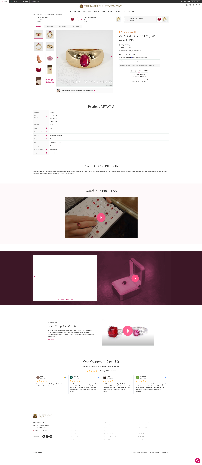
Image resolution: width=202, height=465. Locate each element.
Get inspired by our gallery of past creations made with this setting (77, 90)
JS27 (86, 19)
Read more (51, 339)
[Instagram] (51, 436)
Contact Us (74, 440)
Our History (74, 425)
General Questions (108, 419)
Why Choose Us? (75, 419)
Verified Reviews (114, 366)
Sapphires (25, 1)
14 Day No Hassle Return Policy (128, 54)
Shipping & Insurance (109, 422)
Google (104, 366)
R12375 (41, 19)
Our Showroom (75, 428)
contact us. (151, 65)
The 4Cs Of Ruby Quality (143, 422)
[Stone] (72, 19)
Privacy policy (165, 452)
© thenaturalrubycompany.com (139, 452)
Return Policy (107, 425)
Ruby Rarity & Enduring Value (144, 425)
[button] (111, 57)
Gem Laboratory (75, 437)
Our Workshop (75, 422)
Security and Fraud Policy (110, 437)
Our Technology (75, 434)
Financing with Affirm (109, 434)
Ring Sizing (106, 428)
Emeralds (15, 1)
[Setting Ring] (118, 19)
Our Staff (73, 431)
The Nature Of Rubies (142, 419)
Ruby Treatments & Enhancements (145, 428)
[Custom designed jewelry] (162, 19)
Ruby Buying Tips (141, 434)
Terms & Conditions (154, 452)
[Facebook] (47, 436)
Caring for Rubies (141, 437)
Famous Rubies (140, 431)
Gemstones (36, 1)
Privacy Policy (107, 440)
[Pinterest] (43, 436)
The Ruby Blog (140, 440)
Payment (106, 431)
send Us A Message (40, 427)
